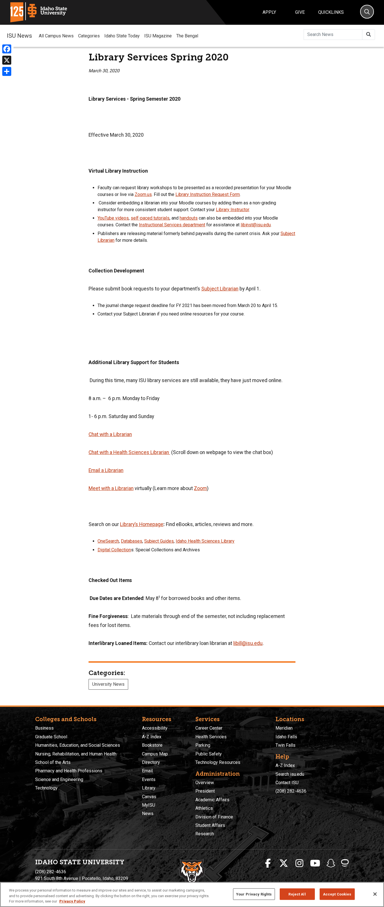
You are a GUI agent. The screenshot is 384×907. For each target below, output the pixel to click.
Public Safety (208, 754)
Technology (46, 788)
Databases (131, 541)
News (147, 813)
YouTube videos (113, 218)
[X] (6, 60)
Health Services (211, 736)
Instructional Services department (172, 224)
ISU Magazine (158, 36)
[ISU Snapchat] (330, 863)
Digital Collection (114, 549)
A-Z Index (151, 736)
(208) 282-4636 (290, 791)
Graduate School (51, 736)
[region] (192, 894)
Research (204, 833)
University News (108, 684)
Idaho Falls (286, 736)
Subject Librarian (219, 289)
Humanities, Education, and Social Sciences (77, 745)
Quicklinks (331, 12)
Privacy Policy (72, 901)
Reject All (297, 894)
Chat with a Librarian (110, 434)
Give (300, 12)
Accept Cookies (337, 894)
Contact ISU (287, 782)
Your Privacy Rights (254, 894)
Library (148, 788)
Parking (202, 745)
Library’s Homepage (141, 524)
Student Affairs (210, 825)
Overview (204, 782)
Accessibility (155, 728)
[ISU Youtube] (315, 863)
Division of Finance (214, 817)
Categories (89, 36)
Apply (269, 12)
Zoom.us (143, 194)
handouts (189, 218)
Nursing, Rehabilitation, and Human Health (75, 754)
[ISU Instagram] (299, 863)
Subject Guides (159, 541)
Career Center (208, 728)
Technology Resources (217, 762)
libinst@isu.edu (256, 224)
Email (147, 770)
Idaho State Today (122, 36)
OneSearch (108, 541)
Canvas (149, 796)
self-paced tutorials (150, 218)
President (205, 791)
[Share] (6, 71)
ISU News (19, 35)
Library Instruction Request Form (207, 194)
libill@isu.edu (248, 643)
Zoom (200, 488)
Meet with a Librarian (111, 488)
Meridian (284, 728)
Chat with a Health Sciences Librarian (129, 452)
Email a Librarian (106, 470)
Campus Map (155, 754)
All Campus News (56, 36)
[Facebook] (6, 49)
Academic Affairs (212, 799)
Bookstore (152, 745)
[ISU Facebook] (268, 863)
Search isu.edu (289, 774)
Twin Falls (285, 745)
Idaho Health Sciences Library (205, 541)
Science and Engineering (59, 779)
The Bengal (187, 36)
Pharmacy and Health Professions (68, 770)
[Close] (375, 894)
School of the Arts (53, 762)
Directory (151, 762)
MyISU (148, 805)
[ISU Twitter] (283, 863)
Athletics (204, 808)
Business (44, 728)
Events (148, 779)
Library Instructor (232, 209)
